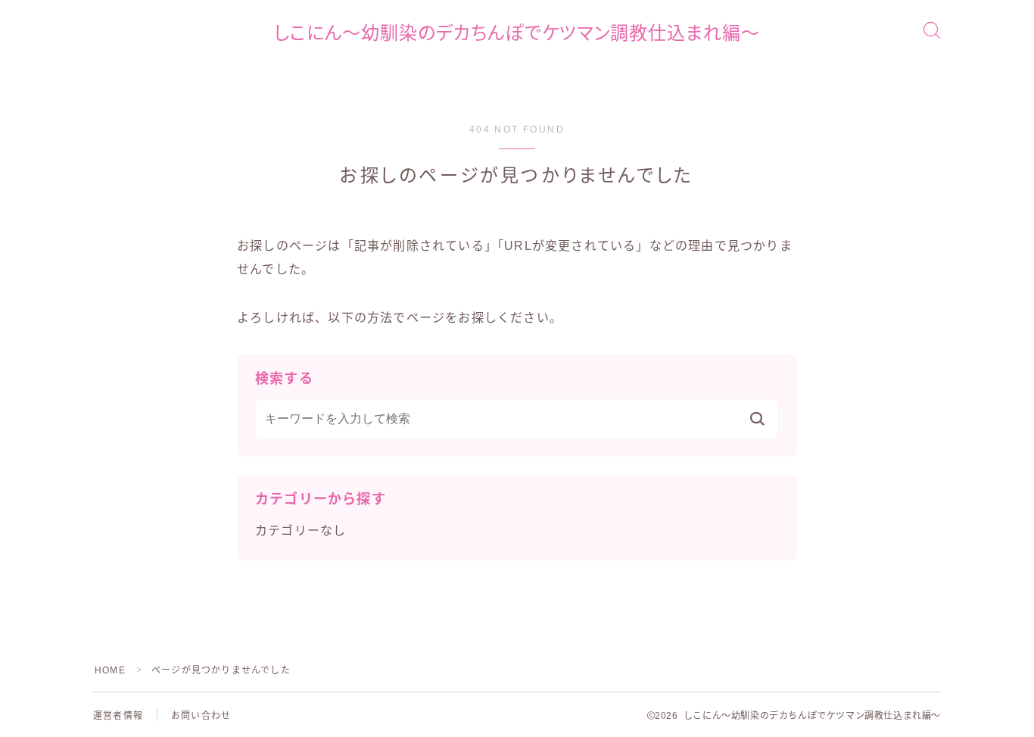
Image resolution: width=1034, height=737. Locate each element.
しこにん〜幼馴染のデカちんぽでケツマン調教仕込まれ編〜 (517, 33)
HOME (110, 670)
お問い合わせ (201, 715)
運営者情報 (118, 715)
